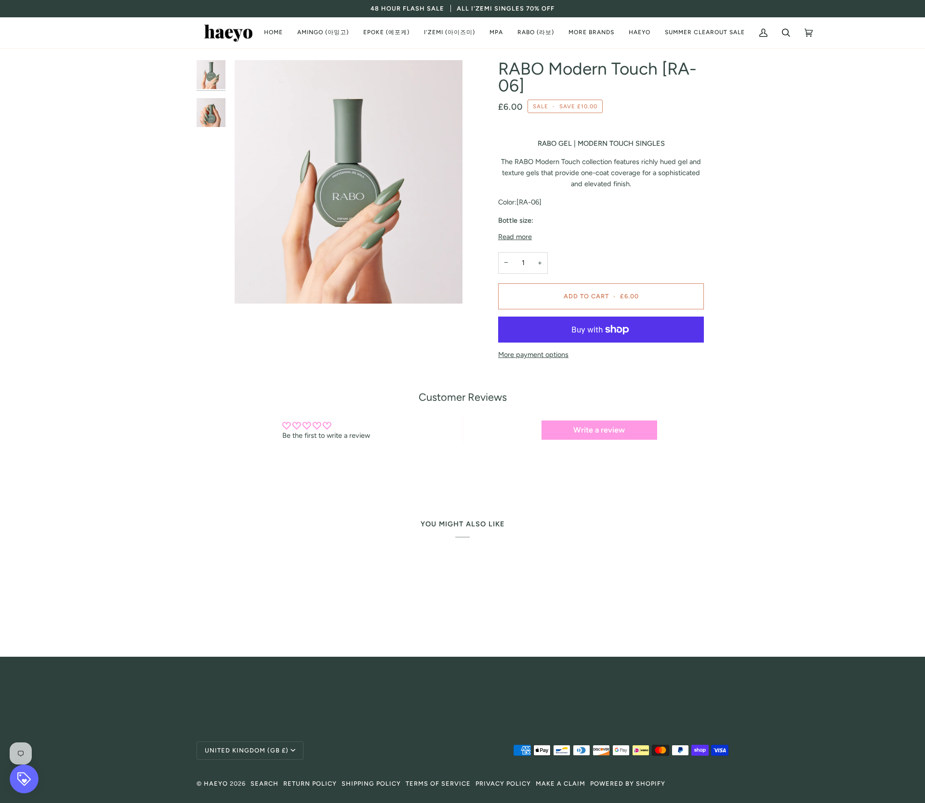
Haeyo (216, 783)
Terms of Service (438, 783)
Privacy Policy (503, 783)
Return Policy (310, 783)
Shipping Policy (371, 783)
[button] (323, 32)
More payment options (533, 354)
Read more (515, 236)
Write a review (599, 429)
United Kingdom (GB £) (247, 750)
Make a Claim (560, 783)
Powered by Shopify (627, 783)
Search (264, 783)
